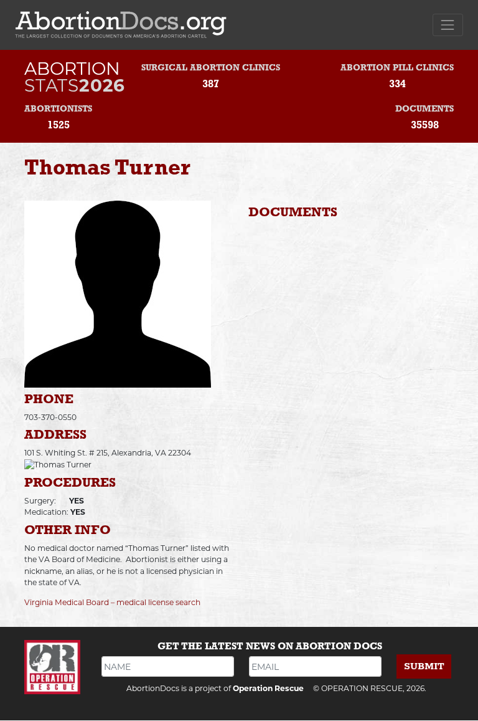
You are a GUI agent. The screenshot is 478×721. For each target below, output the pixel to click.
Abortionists (58, 109)
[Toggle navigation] (448, 25)
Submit (424, 666)
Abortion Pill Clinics (397, 68)
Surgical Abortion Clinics (210, 68)
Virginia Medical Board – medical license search (112, 602)
